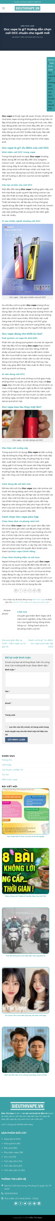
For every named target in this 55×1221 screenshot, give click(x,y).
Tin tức (5, 774)
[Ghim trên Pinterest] (34, 591)
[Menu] (3, 8)
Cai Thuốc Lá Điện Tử (12, 770)
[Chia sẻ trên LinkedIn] (39, 591)
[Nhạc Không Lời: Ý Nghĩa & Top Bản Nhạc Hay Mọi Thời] (25, 891)
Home (51, 60)
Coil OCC (16, 602)
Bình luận (10, 670)
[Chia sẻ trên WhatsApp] (16, 591)
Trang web (10, 715)
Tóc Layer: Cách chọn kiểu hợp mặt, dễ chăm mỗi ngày (25, 1015)
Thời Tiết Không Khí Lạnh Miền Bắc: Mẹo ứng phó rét (25, 956)
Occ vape (32, 602)
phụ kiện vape (43, 602)
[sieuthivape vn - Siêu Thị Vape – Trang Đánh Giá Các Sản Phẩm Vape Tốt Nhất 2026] (27, 8)
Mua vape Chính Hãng (23, 551)
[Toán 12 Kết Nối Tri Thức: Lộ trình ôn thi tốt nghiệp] (25, 831)
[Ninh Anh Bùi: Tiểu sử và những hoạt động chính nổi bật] (25, 1069)
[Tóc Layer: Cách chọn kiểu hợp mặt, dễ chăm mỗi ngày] (25, 1010)
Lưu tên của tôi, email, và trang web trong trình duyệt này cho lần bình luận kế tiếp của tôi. (27, 731)
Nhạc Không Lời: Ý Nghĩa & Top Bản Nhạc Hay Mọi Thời (25, 896)
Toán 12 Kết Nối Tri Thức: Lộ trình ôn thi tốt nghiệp (25, 836)
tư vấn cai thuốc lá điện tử (35, 1113)
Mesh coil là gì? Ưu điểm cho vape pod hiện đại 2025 (40, 643)
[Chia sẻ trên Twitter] (25, 591)
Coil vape (24, 602)
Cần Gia (39, 37)
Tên (7, 691)
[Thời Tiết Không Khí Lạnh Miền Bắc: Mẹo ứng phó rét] (25, 950)
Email (8, 703)
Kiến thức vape (27, 26)
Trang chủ (7, 760)
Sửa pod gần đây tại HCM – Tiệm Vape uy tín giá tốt (14, 643)
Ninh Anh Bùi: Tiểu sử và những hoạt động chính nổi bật (25, 1075)
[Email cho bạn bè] (30, 591)
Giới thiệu (7, 765)
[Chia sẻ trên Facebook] (20, 591)
